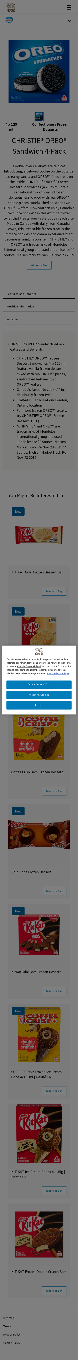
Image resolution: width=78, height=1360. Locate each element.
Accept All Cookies (39, 694)
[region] (39, 680)
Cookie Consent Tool (39, 684)
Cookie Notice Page (58, 673)
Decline (39, 705)
